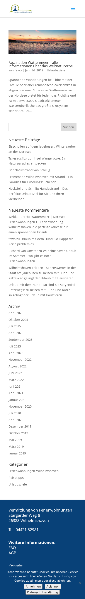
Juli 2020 (14, 413)
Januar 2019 (17, 453)
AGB (12, 552)
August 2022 (17, 366)
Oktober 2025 (18, 320)
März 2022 (16, 380)
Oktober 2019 (18, 433)
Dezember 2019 (19, 426)
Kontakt (15, 565)
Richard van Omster (23, 251)
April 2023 (15, 353)
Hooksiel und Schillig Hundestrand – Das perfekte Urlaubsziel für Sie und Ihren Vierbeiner (38, 193)
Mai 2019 (15, 440)
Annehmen (33, 586)
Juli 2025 (14, 326)
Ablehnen (53, 586)
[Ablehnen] (79, 583)
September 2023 (20, 339)
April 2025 (15, 333)
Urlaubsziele (56, 70)
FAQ (12, 547)
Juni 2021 (15, 386)
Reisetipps (16, 478)
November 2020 (20, 406)
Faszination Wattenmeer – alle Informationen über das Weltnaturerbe (40, 64)
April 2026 (15, 313)
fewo (18, 70)
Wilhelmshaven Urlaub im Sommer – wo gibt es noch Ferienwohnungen (42, 256)
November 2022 (20, 359)
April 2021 (15, 393)
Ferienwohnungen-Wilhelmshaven (33, 471)
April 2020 (15, 420)
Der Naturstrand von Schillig (29, 170)
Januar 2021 (17, 400)
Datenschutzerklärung (42, 592)
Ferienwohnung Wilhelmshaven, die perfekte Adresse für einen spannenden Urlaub (38, 227)
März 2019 (16, 446)
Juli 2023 (14, 346)
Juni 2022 (15, 373)
